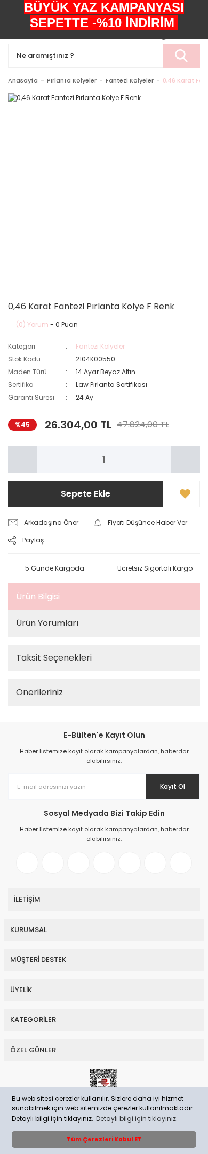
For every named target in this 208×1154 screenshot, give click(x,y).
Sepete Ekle (85, 494)
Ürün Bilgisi (38, 596)
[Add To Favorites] (185, 494)
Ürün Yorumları (47, 623)
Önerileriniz (39, 692)
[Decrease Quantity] (22, 459)
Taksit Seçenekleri (54, 658)
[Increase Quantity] (185, 459)
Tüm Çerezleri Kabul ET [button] (104, 1139)
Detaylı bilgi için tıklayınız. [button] (137, 1118)
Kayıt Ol (172, 786)
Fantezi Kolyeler (100, 346)
